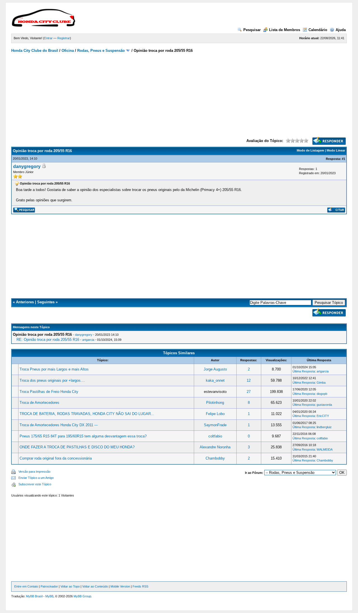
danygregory (27, 166)
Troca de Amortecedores (39, 402)
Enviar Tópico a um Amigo (36, 477)
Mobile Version (120, 586)
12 (249, 380)
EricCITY (323, 416)
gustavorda (324, 404)
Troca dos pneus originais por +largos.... (52, 380)
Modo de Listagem (310, 150)
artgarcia (88, 339)
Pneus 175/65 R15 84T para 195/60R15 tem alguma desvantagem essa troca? (83, 436)
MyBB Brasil (34, 596)
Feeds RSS (140, 586)
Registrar (63, 38)
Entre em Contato (26, 586)
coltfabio (215, 436)
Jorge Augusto (215, 369)
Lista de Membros (284, 30)
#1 (343, 158)
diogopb (322, 393)
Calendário (317, 30)
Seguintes (46, 302)
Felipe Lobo (215, 414)
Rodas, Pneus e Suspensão (101, 50)
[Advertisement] (179, 94)
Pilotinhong (215, 402)
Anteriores (25, 302)
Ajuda (341, 30)
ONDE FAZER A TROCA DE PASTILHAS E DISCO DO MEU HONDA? (77, 447)
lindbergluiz (324, 427)
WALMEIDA (325, 449)
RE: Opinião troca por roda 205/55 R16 (48, 339)
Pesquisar (252, 30)
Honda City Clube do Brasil (34, 50)
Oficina (68, 50)
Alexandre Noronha (215, 447)
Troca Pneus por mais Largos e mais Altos (54, 369)
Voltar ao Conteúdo (95, 586)
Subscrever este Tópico (34, 484)
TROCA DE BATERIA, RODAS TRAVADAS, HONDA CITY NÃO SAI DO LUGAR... (87, 414)
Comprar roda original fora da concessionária (56, 458)
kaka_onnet (215, 380)
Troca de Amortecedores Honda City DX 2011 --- (59, 425)
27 (249, 392)
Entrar (48, 38)
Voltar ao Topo (70, 586)
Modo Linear (336, 150)
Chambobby (215, 458)
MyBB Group (82, 596)
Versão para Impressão (34, 471)
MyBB (49, 596)
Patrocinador (49, 586)
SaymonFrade (215, 425)
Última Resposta (304, 371)
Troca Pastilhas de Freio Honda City (49, 392)
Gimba (321, 382)
